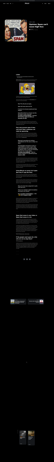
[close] (53, 0)
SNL (10, 3)
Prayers (8, 3)
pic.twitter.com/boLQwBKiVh (24, 115)
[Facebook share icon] (27, 259)
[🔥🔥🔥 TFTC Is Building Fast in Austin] (22, 437)
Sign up (49, 3)
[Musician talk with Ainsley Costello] (36, 302)
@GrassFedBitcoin (32, 99)
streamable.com (20, 240)
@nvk (30, 182)
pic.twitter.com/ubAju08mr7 (26, 193)
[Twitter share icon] (24, 259)
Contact (4, 3)
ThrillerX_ (21, 443)
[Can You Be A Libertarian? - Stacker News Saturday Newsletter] (18, 302)
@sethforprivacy (24, 137)
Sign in (45, 3)
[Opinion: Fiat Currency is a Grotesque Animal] (31, 437)
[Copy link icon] (30, 259)
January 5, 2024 (27, 195)
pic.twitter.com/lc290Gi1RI (24, 152)
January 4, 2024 (21, 154)
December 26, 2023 (22, 118)
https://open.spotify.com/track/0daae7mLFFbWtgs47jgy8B (25, 76)
